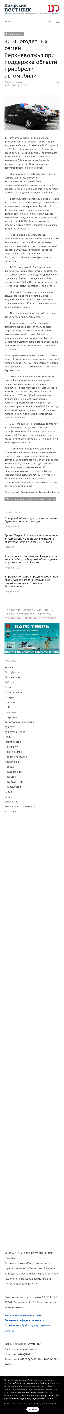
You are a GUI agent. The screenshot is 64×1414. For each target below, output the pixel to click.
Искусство (11, 717)
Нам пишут (11, 747)
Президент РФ (14, 781)
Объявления (12, 761)
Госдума (9, 697)
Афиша (9, 667)
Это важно (11, 811)
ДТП (7, 707)
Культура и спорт (15, 732)
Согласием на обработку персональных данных (30, 1398)
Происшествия (13, 786)
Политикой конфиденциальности (39, 1395)
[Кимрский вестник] (32, 9)
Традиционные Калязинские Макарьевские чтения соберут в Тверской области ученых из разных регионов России (32, 559)
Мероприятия (13, 742)
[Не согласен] (57, 1395)
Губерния (10, 702)
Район (8, 791)
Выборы (9, 682)
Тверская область (44, 499)
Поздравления (13, 771)
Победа (9, 766)
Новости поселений (16, 757)
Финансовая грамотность (20, 806)
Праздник (10, 776)
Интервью (10, 712)
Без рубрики (12, 672)
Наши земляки (13, 752)
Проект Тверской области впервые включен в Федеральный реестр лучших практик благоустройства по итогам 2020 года (32, 538)
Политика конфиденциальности (24, 1320)
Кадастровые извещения (19, 722)
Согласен (33, 1409)
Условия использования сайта (23, 1315)
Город (8, 687)
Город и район (13, 692)
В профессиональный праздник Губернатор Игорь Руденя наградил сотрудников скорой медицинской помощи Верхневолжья (31, 581)
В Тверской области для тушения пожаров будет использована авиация (31, 520)
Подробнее (12, 526)
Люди (8, 737)
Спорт (8, 796)
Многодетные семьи (18, 499)
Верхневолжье (14, 34)
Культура (10, 727)
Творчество (11, 801)
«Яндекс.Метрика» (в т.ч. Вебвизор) (32, 1383)
